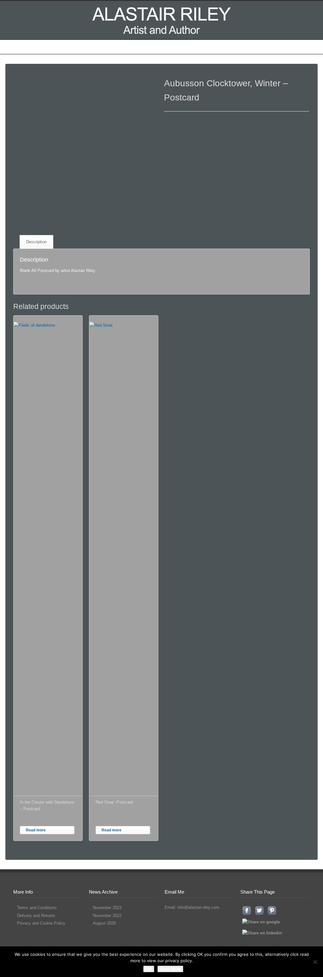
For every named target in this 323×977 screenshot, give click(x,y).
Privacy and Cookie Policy (41, 923)
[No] (315, 962)
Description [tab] (36, 241)
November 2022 (107, 915)
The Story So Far (105, 46)
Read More (170, 969)
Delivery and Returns (36, 915)
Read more (36, 830)
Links (234, 46)
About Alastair (62, 46)
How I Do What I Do (153, 46)
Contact (290, 46)
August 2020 (104, 923)
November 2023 (107, 907)
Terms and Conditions (37, 907)
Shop (190, 46)
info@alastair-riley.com (198, 907)
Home (31, 46)
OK (149, 969)
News (213, 46)
